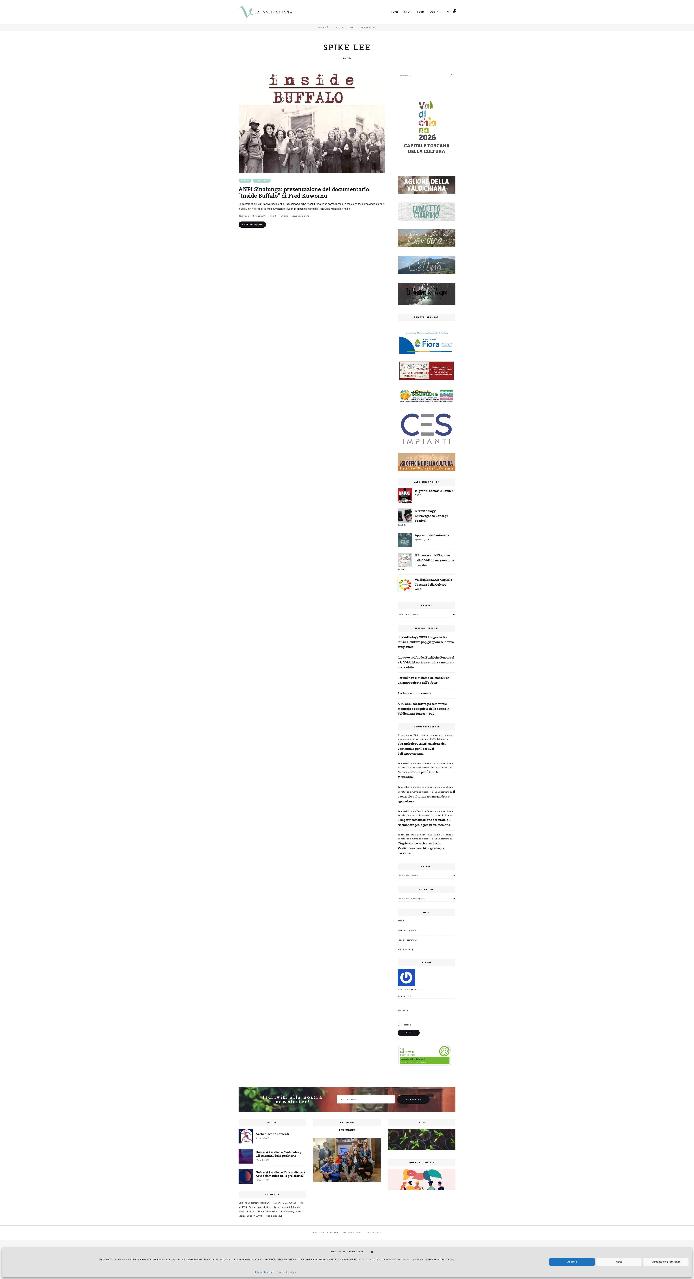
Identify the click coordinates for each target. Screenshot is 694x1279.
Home (395, 12)
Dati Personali (352, 1232)
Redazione (244, 216)
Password (403, 1010)
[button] (372, 1252)
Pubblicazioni (368, 27)
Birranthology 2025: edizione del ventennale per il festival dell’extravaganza (421, 748)
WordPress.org (405, 949)
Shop (408, 12)
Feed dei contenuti (407, 930)
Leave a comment (300, 216)
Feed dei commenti (407, 940)
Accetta (572, 1262)
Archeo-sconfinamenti (414, 693)
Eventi (352, 27)
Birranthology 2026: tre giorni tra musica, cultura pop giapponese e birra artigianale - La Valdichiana (425, 737)
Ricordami (406, 1025)
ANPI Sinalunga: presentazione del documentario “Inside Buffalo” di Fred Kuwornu (304, 192)
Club (420, 12)
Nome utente (404, 996)
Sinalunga (261, 180)
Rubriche (338, 27)
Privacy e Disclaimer (265, 1272)
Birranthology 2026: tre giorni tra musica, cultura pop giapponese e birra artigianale (426, 642)
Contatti (436, 12)
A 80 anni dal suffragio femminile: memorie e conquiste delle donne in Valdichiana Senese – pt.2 (423, 708)
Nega (619, 1262)
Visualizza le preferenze (666, 1262)
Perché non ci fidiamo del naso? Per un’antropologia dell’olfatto (423, 680)
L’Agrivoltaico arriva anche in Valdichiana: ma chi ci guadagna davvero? (421, 848)
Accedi (401, 921)
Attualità (323, 27)
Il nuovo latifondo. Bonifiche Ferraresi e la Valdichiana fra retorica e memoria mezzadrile (426, 662)
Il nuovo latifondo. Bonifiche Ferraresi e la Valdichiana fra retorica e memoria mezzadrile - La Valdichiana (425, 765)
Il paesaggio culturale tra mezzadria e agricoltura (426, 796)
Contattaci (374, 1232)
